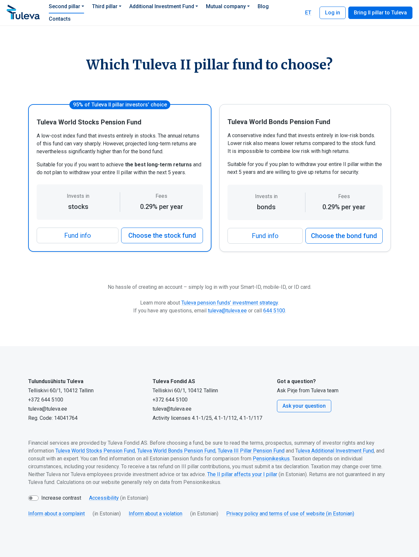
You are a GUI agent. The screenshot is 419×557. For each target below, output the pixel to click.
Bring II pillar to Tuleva (380, 12)
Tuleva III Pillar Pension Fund (251, 451)
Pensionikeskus (271, 458)
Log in (332, 12)
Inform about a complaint (56, 514)
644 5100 (274, 310)
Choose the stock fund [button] (162, 235)
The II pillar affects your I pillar (242, 474)
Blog (263, 6)
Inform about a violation (155, 514)
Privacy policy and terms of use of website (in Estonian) (290, 514)
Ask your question (304, 406)
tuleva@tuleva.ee (227, 310)
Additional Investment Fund (161, 6)
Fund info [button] (77, 235)
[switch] (33, 498)
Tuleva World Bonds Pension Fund (176, 451)
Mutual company (226, 6)
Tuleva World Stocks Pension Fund (95, 451)
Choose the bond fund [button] (344, 236)
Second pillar (64, 6)
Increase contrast (61, 498)
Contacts (60, 19)
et (308, 12)
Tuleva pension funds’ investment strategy (229, 303)
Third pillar (105, 6)
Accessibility (104, 498)
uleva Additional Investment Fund (336, 451)
